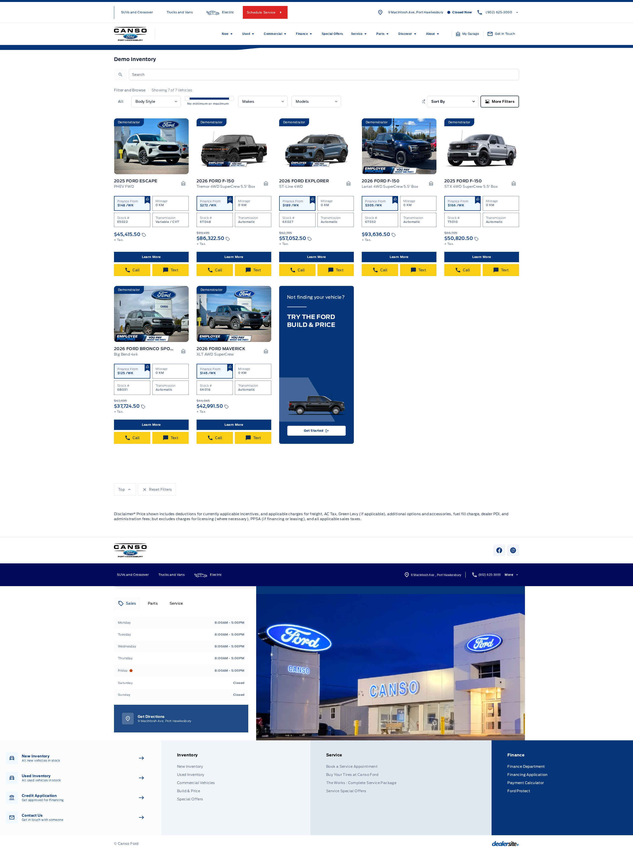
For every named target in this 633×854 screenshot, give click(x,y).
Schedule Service (261, 12)
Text (175, 270)
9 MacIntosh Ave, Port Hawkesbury (416, 12)
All (120, 102)
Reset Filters (160, 489)
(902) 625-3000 (499, 12)
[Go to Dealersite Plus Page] (505, 843)
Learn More (151, 257)
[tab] (127, 603)
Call (136, 270)
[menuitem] (228, 34)
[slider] (187, 98)
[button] (467, 34)
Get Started (313, 430)
